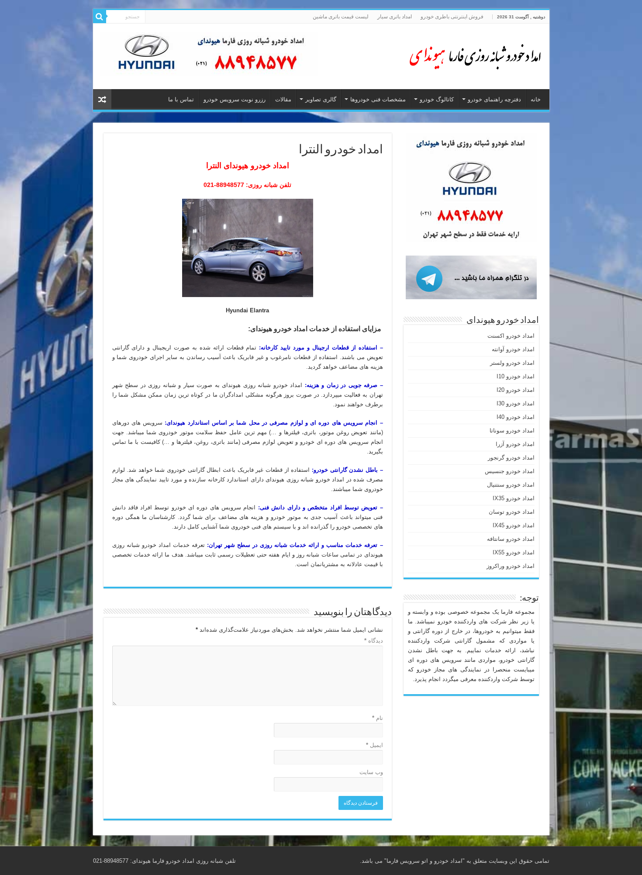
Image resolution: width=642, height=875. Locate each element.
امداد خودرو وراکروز (511, 566)
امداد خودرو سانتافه (511, 539)
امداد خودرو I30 (516, 403)
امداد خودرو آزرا (515, 444)
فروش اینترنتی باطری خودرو (452, 17)
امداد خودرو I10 (516, 376)
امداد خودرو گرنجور (511, 457)
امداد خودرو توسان (512, 511)
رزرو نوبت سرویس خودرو (235, 99)
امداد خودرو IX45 (514, 525)
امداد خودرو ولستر (512, 363)
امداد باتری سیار (394, 17)
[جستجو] (99, 16)
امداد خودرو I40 (516, 417)
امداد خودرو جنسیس (510, 471)
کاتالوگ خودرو (437, 99)
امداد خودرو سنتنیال (511, 484)
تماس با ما (181, 99)
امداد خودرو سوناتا (512, 430)
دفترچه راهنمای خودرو (494, 99)
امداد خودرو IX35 (514, 498)
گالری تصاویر (320, 99)
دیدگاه (373, 640)
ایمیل (374, 745)
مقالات (283, 99)
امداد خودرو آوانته (513, 349)
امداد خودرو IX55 (514, 552)
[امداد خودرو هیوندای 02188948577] (473, 54)
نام (377, 718)
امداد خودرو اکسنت (511, 335)
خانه (536, 99)
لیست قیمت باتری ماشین (341, 17)
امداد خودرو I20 (516, 390)
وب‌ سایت (371, 772)
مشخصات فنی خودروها (378, 99)
